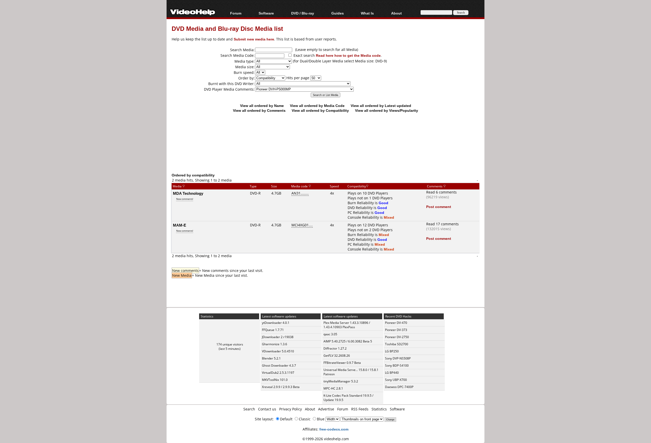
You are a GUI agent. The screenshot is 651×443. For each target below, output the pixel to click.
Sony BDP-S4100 (397, 365)
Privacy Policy (290, 409)
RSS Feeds (359, 409)
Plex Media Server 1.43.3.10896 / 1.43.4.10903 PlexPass (346, 325)
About (310, 409)
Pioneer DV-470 (396, 323)
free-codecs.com (333, 429)
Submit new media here (254, 39)
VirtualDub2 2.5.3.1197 (278, 372)
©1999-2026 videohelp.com (325, 438)
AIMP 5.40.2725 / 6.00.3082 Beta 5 (347, 341)
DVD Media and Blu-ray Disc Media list (227, 28)
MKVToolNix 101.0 (275, 380)
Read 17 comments (442, 224)
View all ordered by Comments (259, 110)
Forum (235, 13)
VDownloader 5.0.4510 (278, 351)
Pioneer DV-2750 (397, 337)
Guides (337, 13)
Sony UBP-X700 (396, 380)
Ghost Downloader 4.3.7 (279, 365)
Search (249, 409)
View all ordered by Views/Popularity (386, 110)
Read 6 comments (441, 192)
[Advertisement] (325, 151)
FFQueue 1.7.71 (273, 330)
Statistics (379, 409)
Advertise (326, 409)
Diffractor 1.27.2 (335, 348)
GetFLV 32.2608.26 (336, 355)
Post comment (438, 206)
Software (266, 13)
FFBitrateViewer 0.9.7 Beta (342, 363)
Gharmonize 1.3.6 (274, 344)
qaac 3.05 (330, 334)
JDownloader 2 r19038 (277, 337)
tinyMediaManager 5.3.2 (340, 381)
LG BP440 (392, 372)
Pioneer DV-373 (396, 330)
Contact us (267, 409)
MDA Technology (188, 193)
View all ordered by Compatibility (320, 110)
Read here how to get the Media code (348, 55)
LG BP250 (392, 351)
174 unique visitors (229, 344)
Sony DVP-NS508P (398, 358)
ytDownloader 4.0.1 (275, 323)
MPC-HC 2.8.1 (333, 388)
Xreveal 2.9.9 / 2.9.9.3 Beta (281, 387)
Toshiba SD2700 (396, 344)
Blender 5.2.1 (271, 358)
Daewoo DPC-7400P (399, 387)
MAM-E (179, 225)
